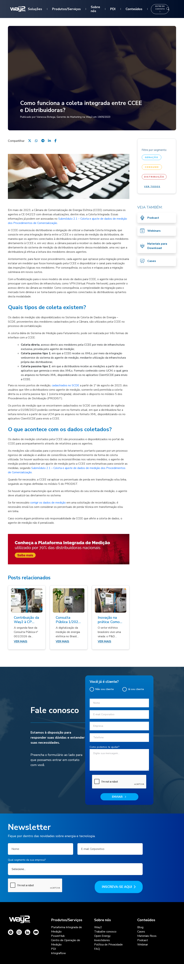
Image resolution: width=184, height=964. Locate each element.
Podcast (142, 940)
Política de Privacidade (108, 945)
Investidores (102, 940)
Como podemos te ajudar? (104, 747)
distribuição (154, 176)
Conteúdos (134, 9)
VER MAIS (20, 641)
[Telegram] (42, 140)
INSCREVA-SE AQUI (117, 887)
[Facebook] (55, 140)
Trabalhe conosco (105, 932)
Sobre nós (95, 9)
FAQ (97, 949)
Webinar (142, 945)
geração (151, 157)
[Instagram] (10, 932)
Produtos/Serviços (66, 9)
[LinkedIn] (49, 140)
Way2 (98, 927)
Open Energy (102, 936)
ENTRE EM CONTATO (160, 7)
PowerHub (58, 936)
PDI (113, 9)
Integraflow (58, 953)
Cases (141, 932)
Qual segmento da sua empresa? (27, 860)
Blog (140, 927)
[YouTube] (36, 932)
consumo (152, 167)
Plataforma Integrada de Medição (66, 929)
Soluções (35, 9)
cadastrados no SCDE (65, 385)
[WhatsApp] (36, 140)
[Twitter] (29, 140)
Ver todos (152, 186)
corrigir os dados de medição (48, 503)
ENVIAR (117, 797)
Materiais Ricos (147, 936)
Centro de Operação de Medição (65, 942)
